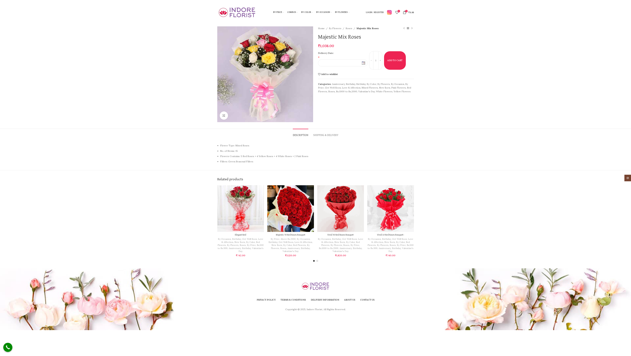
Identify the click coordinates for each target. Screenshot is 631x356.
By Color (371, 84)
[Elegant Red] (240, 208)
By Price (251, 245)
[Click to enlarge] (224, 115)
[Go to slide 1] (314, 261)
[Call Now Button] (7, 347)
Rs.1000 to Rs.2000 (346, 91)
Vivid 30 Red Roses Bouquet (340, 235)
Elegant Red (240, 235)
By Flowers (335, 28)
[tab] (300, 134)
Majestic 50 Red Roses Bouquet (290, 235)
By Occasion (397, 84)
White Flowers (384, 91)
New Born (384, 87)
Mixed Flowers (370, 87)
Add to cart (395, 60)
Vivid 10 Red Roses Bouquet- (390, 235)
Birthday (350, 84)
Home (321, 28)
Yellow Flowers (402, 91)
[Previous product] (404, 28)
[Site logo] (237, 12)
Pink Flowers (398, 87)
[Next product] (412, 28)
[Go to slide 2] (317, 261)
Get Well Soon (333, 87)
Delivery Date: (326, 53)
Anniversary (338, 84)
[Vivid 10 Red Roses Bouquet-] (390, 208)
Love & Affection (351, 87)
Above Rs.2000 (288, 239)
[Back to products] (408, 28)
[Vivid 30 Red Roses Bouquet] (340, 208)
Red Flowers (299, 245)
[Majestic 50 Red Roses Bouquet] (290, 208)
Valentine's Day (366, 91)
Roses (349, 28)
